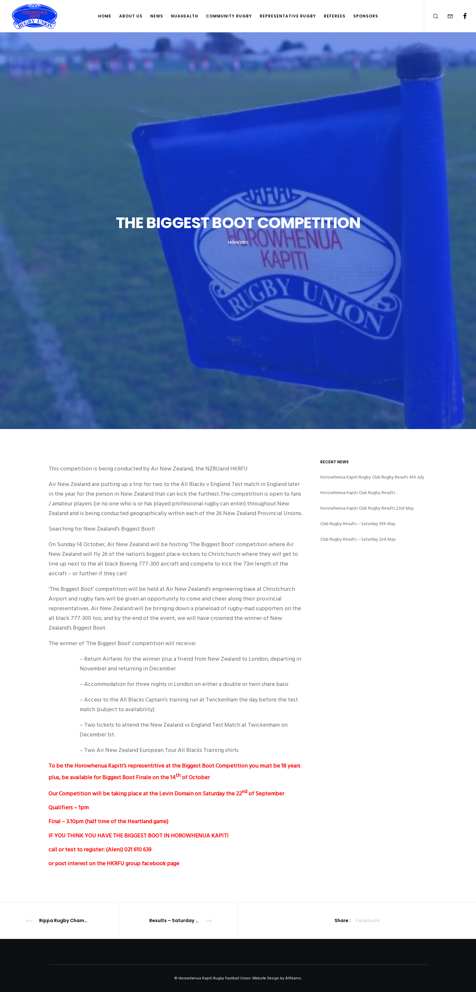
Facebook (368, 920)
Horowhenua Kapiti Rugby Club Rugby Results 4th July (372, 477)
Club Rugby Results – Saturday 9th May (357, 523)
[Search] (431, 16)
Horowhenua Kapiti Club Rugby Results (357, 492)
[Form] (446, 16)
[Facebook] (460, 16)
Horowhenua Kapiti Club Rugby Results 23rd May (367, 508)
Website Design (265, 978)
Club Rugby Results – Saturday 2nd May (358, 539)
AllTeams (293, 978)
